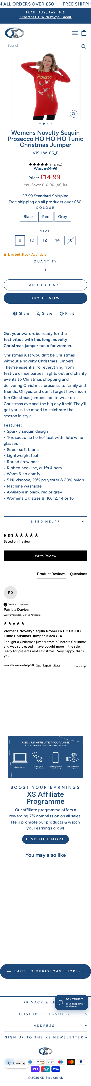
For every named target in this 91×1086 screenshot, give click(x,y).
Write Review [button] (45, 556)
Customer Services (44, 1014)
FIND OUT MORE (45, 839)
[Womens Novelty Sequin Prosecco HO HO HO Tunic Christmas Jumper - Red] (19, 937)
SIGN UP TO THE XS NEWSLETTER (44, 1037)
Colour (45, 208)
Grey (62, 216)
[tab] (51, 575)
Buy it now (45, 298)
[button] (45, 165)
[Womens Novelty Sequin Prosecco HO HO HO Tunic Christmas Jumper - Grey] (24, 937)
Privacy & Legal (44, 1002)
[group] (45, 535)
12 (45, 240)
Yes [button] (38, 665)
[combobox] (45, 45)
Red (46, 216)
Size (45, 231)
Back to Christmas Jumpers (48, 971)
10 (32, 240)
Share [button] (56, 665)
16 (70, 240)
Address (44, 1026)
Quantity (45, 261)
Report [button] (47, 665)
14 (57, 240)
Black (29, 216)
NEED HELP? (45, 522)
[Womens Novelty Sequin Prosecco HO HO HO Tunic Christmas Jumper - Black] (14, 937)
